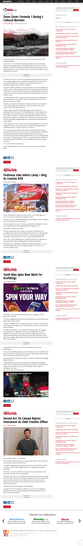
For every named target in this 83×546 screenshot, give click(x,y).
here (21, 143)
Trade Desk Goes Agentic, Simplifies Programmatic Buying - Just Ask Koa (65, 49)
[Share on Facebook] (4, 157)
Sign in (56, 1)
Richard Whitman (9, 23)
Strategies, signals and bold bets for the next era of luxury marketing (68, 66)
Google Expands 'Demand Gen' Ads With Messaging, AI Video (66, 45)
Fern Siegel (8, 182)
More (47, 1)
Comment (7, 162)
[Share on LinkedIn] (8, 157)
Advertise (70, 1)
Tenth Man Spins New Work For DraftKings (67, 33)
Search (51, 1)
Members (40, 1)
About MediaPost (14, 530)
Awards (34, 1)
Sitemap (41, 530)
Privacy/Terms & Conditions (50, 530)
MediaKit (21, 530)
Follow (76, 1)
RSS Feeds (35, 530)
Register (63, 1)
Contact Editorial (28, 530)
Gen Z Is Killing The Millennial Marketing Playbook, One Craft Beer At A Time (66, 53)
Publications (20, 1)
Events (28, 1)
